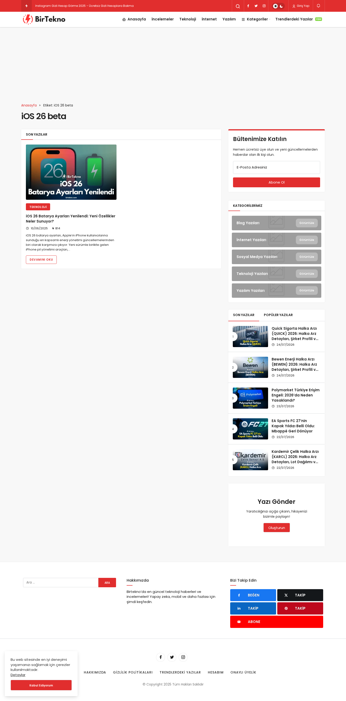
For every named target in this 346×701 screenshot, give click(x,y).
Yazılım (229, 19)
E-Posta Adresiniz (252, 167)
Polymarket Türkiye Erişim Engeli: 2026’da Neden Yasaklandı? (296, 395)
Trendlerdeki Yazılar (298, 19)
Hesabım (216, 672)
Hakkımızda (95, 672)
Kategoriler (257, 19)
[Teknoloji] (276, 273)
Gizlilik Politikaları (133, 672)
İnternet (209, 19)
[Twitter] (256, 6)
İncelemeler (163, 19)
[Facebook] (248, 6)
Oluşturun (276, 527)
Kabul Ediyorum (41, 685)
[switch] (278, 6)
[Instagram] (264, 6)
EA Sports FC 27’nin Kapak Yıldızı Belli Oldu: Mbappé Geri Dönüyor (293, 426)
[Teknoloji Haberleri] (44, 19)
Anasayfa (137, 19)
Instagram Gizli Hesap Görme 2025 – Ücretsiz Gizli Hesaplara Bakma (84, 6)
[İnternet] (276, 240)
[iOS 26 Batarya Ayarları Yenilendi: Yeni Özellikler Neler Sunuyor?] (71, 172)
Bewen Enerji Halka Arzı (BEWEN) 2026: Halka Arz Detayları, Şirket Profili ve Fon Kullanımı (295, 367)
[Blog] (276, 223)
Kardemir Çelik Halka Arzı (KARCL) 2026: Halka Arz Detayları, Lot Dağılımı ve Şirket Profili (295, 459)
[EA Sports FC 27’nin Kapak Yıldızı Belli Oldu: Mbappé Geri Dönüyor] (250, 428)
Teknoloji (187, 19)
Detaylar (18, 674)
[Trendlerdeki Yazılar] (26, 6)
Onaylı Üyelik (243, 672)
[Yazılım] (276, 290)
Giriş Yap (302, 6)
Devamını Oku (41, 260)
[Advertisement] (173, 62)
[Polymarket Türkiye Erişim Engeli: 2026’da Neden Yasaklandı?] (250, 398)
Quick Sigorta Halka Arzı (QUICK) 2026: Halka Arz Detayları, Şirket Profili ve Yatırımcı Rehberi (295, 336)
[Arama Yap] (238, 6)
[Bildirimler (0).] (319, 6)
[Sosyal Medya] (276, 257)
